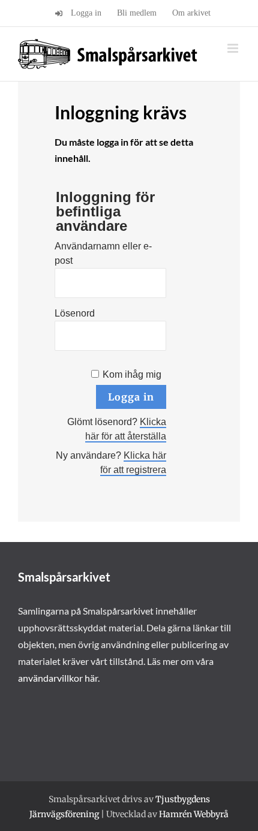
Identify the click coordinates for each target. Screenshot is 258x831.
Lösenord (75, 313)
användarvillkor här (58, 678)
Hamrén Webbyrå (194, 814)
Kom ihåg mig (132, 374)
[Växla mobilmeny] (233, 48)
